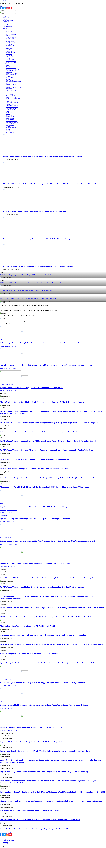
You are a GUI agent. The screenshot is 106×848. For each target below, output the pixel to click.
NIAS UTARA (10, 93)
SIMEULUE (9, 51)
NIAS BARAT (10, 94)
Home (4, 837)
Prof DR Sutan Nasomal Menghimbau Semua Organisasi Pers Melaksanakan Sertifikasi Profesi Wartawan (42, 587)
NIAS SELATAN (10, 95)
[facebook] (1, 9)
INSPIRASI (9, 129)
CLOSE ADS (3, 0)
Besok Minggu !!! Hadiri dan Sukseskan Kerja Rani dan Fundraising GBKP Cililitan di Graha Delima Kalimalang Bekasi (48, 578)
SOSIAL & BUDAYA (11, 121)
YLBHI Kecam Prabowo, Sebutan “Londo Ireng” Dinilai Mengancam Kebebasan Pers (34, 459)
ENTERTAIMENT (11, 128)
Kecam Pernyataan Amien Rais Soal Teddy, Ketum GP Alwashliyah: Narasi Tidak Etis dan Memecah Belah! (43, 635)
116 (5, 832)
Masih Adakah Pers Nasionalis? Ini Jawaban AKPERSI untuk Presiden (28, 626)
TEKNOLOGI (10, 123)
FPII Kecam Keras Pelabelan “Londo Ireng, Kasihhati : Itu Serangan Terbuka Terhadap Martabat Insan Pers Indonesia (48, 617)
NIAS (7, 91)
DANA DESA (10, 132)
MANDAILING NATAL (12, 90)
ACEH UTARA (10, 49)
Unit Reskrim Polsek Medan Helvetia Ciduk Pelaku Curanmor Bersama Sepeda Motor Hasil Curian (40, 820)
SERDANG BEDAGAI (12, 102)
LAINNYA (6, 111)
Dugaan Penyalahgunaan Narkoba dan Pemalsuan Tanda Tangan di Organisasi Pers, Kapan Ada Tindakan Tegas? (45, 772)
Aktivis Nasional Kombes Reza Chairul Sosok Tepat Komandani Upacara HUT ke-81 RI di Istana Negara (42, 402)
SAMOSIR (9, 101)
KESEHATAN (10, 125)
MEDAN (8, 65)
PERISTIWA (6, 24)
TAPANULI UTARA (11, 108)
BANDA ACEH (10, 31)
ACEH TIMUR (10, 41)
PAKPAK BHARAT (11, 100)
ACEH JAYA (9, 58)
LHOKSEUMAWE (11, 34)
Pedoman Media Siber (8, 840)
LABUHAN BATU (11, 84)
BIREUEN (9, 54)
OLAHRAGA (9, 126)
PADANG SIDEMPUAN (12, 73)
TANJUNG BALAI (11, 70)
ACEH (5, 30)
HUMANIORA (10, 119)
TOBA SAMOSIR (11, 109)
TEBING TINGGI (11, 68)
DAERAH (5, 23)
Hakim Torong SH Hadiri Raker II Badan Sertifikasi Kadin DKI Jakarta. (29, 654)
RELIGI (5, 29)
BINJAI (8, 66)
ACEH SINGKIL (10, 52)
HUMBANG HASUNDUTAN (14, 82)
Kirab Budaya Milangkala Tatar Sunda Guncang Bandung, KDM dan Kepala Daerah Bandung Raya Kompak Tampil (47, 478)
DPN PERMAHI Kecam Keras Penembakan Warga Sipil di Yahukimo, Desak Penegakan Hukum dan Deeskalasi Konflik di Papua (52, 608)
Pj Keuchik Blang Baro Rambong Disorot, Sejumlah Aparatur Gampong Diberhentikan (38, 266)
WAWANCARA (10, 130)
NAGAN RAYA (10, 59)
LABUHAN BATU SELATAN (14, 87)
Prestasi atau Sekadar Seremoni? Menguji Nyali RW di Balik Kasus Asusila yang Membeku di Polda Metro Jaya (45, 751)
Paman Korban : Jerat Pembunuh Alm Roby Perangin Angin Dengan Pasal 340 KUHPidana (36, 829)
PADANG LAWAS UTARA (13, 98)
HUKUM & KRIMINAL (9, 20)
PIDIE (7, 47)
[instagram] (7, 9)
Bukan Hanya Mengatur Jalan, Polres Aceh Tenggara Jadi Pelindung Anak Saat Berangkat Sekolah (42, 156)
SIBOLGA (9, 72)
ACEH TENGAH (10, 42)
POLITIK (5, 19)
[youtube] (10, 9)
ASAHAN (9, 76)
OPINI (4, 27)
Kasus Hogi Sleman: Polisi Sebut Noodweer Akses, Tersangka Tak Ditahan (29, 810)
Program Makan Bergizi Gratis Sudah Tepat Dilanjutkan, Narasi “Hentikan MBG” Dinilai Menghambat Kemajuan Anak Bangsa (51, 644)
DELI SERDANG (10, 80)
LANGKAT (9, 89)
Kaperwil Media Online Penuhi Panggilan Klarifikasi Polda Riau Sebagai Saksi (34, 211)
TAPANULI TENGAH (12, 107)
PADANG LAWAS (11, 97)
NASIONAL (6, 17)
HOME (5, 16)
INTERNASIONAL (11, 112)
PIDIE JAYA (9, 48)
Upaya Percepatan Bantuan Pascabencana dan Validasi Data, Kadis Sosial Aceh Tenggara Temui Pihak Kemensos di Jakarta (49, 663)
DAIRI (8, 79)
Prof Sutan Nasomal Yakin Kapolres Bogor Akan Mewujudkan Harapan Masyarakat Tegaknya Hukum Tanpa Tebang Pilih (49, 423)
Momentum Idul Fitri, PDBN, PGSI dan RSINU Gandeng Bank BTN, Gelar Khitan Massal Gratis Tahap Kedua (44, 487)
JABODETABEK (7, 26)
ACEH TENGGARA (11, 40)
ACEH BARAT (10, 44)
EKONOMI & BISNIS (12, 122)
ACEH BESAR (10, 45)
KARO (8, 83)
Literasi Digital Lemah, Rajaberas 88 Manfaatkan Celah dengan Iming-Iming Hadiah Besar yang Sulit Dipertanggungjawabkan (51, 801)
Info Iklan (5, 843)
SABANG (8, 33)
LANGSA (8, 36)
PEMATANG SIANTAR (12, 69)
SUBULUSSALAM (11, 37)
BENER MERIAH (11, 62)
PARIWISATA (10, 118)
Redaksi (5, 839)
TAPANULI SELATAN (12, 105)
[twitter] (4, 9)
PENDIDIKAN (10, 115)
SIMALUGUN (10, 104)
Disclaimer (5, 842)
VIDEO (8, 114)
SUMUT (5, 63)
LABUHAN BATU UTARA (13, 86)
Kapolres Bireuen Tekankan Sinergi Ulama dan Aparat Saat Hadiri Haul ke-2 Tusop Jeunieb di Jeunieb (44, 239)
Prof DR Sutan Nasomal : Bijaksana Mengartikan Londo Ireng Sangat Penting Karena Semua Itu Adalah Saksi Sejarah (47, 450)
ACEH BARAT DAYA (12, 55)
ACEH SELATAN (11, 38)
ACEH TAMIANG (11, 61)
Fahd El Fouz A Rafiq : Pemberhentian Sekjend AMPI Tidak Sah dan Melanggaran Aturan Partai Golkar (42, 432)
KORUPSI (6, 22)
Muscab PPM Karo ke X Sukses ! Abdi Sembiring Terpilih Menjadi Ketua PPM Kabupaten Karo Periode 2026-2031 (49, 184)
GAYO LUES (9, 56)
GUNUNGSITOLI (11, 75)
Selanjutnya (9, 832)
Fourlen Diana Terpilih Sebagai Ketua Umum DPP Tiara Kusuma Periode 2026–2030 (34, 469)
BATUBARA (9, 77)
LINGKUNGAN (10, 116)
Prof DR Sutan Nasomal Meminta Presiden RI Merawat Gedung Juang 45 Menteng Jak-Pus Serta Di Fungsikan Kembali (48, 441)
